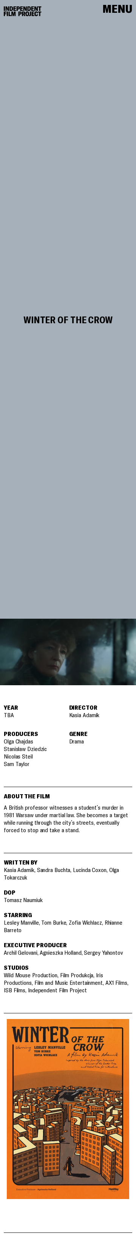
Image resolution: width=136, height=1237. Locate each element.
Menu (117, 9)
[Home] (23, 11)
